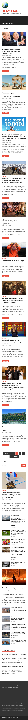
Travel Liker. (10, 10)
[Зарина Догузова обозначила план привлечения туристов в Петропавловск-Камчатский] (14, 168)
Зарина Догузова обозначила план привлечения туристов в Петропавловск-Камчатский (14, 180)
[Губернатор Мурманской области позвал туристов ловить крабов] (14, 250)
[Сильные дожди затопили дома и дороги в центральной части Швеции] (6, 629)
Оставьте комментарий (6, 55)
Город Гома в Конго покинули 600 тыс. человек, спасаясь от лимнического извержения (18, 609)
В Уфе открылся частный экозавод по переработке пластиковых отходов (18, 541)
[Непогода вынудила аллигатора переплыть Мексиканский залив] (6, 621)
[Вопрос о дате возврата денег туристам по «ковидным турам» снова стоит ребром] (14, 288)
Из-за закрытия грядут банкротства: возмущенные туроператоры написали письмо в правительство (12, 671)
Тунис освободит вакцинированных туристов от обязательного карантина (13, 94)
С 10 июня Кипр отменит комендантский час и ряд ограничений (10, 222)
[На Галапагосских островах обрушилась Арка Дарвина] (6, 644)
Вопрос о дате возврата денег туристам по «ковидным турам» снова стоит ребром (13, 300)
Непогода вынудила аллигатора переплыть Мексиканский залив (17, 618)
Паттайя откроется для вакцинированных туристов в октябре (12, 428)
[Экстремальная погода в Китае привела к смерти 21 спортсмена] (6, 637)
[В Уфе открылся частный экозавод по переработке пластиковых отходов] (6, 544)
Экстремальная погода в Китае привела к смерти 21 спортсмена (18, 634)
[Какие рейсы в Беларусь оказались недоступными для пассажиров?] (14, 330)
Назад (6, 453)
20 (11, 456)
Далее (16, 456)
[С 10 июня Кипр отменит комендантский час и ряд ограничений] (14, 210)
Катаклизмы (4, 586)
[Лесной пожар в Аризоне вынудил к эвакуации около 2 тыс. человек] (14, 584)
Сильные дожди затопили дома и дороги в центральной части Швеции (18, 626)
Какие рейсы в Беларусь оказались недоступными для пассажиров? (12, 342)
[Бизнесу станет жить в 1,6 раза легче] (6, 567)
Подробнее (5, 112)
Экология (4, 490)
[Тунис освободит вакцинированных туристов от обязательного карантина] (14, 83)
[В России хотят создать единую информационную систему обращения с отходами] (6, 535)
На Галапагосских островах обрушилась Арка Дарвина (18, 640)
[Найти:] (14, 465)
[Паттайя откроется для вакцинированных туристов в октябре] (14, 417)
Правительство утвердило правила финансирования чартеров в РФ (11, 51)
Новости (4, 47)
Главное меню (8, 23)
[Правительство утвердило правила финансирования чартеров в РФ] (14, 39)
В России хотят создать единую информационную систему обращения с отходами (18, 532)
